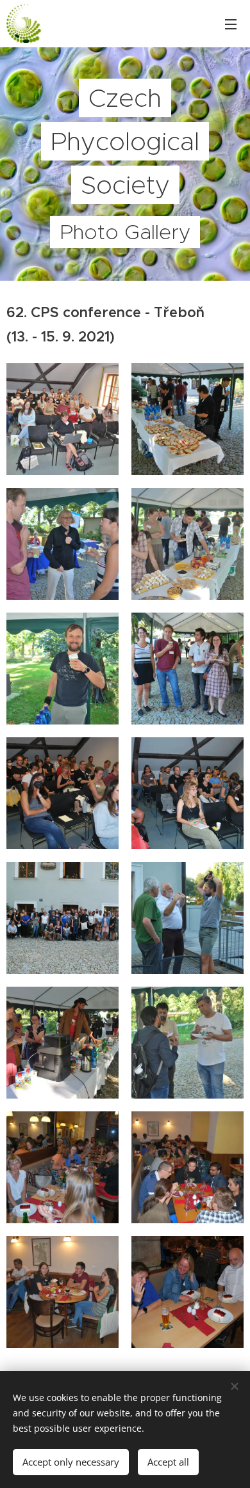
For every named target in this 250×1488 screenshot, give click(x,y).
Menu (231, 23)
